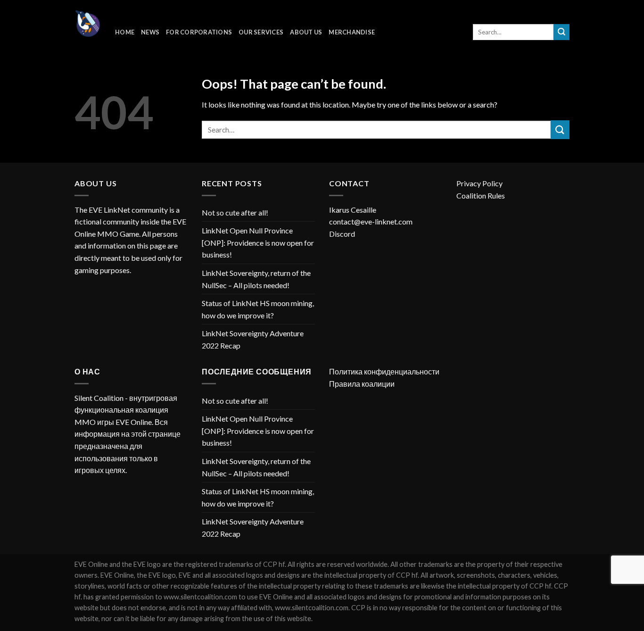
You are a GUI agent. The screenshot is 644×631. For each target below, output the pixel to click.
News (150, 32)
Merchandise (352, 32)
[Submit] (561, 32)
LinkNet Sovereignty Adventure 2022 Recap (253, 339)
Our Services (261, 32)
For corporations (199, 32)
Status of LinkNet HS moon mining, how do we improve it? (258, 309)
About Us (306, 32)
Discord (342, 233)
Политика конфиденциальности (384, 371)
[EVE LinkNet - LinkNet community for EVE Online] (87, 23)
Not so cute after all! (235, 212)
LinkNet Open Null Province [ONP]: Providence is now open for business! (258, 242)
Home (124, 32)
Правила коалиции (362, 383)
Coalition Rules (480, 195)
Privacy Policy (479, 183)
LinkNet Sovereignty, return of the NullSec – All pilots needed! (256, 279)
